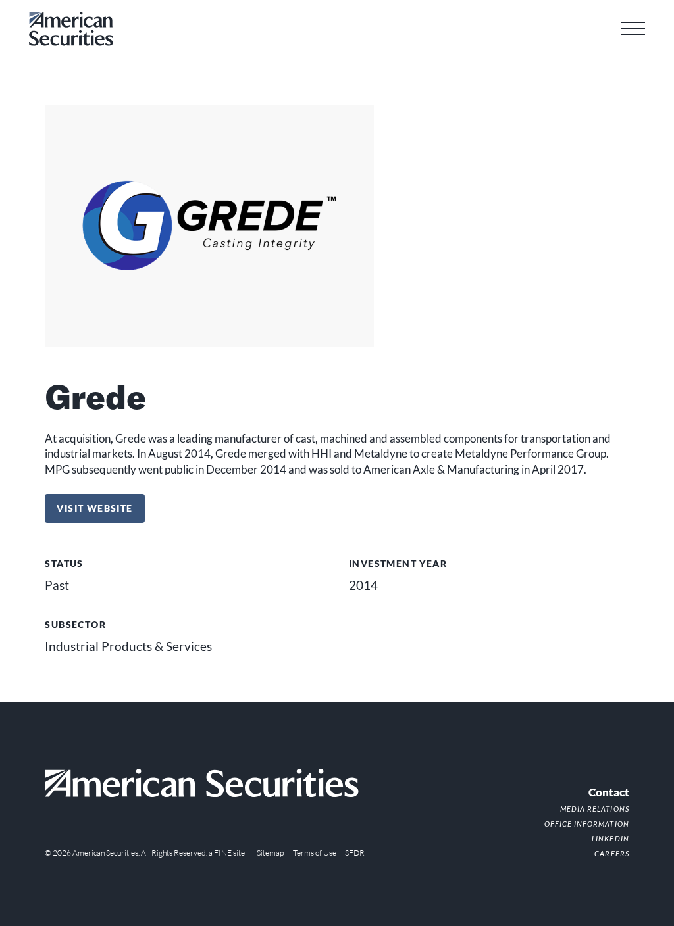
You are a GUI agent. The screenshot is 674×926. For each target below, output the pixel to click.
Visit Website (100, 508)
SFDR (355, 853)
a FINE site (227, 853)
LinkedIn (610, 838)
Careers (611, 853)
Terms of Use (314, 853)
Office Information (586, 823)
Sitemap (270, 853)
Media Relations (594, 808)
